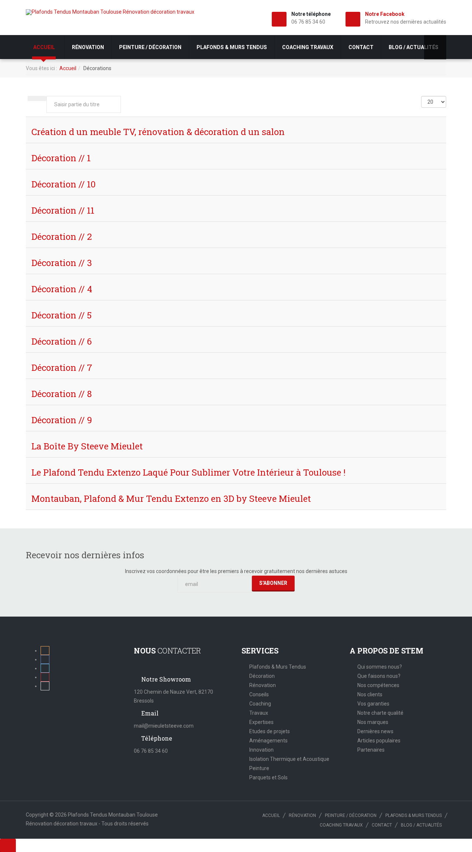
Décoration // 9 (61, 420)
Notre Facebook (385, 14)
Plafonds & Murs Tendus (277, 667)
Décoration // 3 (61, 263)
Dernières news (375, 731)
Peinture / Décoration (150, 47)
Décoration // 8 (61, 394)
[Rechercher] (32, 98)
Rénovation (88, 47)
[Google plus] (45, 677)
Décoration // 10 (63, 184)
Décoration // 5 (61, 315)
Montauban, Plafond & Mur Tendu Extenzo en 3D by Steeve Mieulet (171, 498)
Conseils (259, 694)
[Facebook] (45, 659)
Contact (361, 47)
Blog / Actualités (413, 47)
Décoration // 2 (61, 236)
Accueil (44, 47)
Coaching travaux (307, 47)
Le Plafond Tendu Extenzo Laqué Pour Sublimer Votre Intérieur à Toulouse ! (188, 472)
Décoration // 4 (61, 289)
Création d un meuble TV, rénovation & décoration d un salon (158, 132)
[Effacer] (41, 98)
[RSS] (45, 650)
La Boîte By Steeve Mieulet (87, 446)
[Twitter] (45, 668)
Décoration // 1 (61, 158)
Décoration (262, 676)
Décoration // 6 (61, 341)
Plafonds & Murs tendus (232, 47)
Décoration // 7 (61, 367)
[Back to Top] (8, 845)
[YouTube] (45, 686)
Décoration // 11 (62, 210)
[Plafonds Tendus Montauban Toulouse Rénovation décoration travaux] (110, 12)
